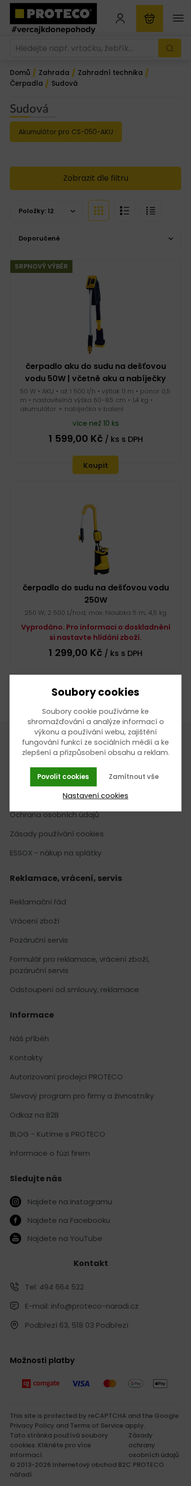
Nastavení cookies (95, 796)
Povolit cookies (63, 776)
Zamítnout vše (134, 776)
